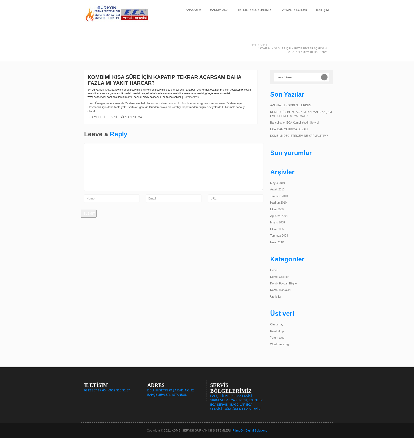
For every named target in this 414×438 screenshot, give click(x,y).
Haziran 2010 (278, 202)
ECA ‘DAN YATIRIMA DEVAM (289, 129)
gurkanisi (97, 89)
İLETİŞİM (322, 9)
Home (253, 44)
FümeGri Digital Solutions (249, 430)
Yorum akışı (277, 337)
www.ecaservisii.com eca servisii (162, 97)
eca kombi (203, 89)
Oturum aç (276, 324)
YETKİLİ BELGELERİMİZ (254, 9)
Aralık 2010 (277, 189)
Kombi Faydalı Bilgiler (284, 283)
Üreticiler (275, 296)
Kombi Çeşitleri (279, 276)
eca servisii (103, 93)
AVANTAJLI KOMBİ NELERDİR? (290, 105)
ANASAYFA (193, 9)
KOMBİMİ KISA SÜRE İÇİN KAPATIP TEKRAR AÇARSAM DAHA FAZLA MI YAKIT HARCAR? (164, 80)
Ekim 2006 (277, 229)
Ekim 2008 (277, 209)
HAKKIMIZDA (219, 9)
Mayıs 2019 (277, 183)
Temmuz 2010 (279, 196)
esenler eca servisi (193, 93)
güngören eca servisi (217, 93)
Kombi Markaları (280, 290)
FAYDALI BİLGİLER (294, 9)
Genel (264, 44)
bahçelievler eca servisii (125, 89)
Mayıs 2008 (277, 222)
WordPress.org (279, 344)
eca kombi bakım (220, 89)
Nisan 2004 (277, 242)
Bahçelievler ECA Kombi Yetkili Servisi (294, 122)
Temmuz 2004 (279, 235)
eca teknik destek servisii (126, 93)
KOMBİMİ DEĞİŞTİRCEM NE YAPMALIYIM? (299, 135)
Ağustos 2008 (278, 216)
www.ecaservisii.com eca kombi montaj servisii (115, 97)
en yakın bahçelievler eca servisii (161, 93)
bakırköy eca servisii (153, 89)
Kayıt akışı (277, 331)
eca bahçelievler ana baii (181, 89)
